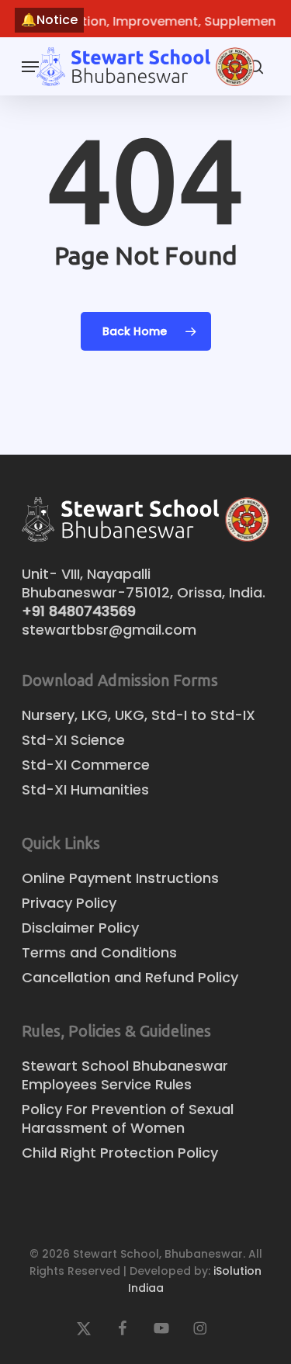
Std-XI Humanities (85, 790)
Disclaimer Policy (80, 928)
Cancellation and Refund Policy (130, 977)
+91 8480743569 (79, 611)
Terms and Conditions (99, 952)
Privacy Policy (69, 903)
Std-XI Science (73, 740)
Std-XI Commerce (86, 765)
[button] (30, 66)
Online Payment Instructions (120, 878)
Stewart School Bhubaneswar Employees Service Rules (125, 1075)
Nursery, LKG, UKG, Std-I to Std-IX (138, 715)
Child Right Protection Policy (120, 1153)
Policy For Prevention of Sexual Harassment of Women (128, 1118)
